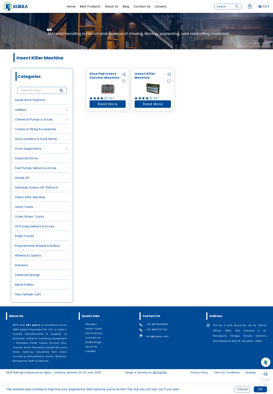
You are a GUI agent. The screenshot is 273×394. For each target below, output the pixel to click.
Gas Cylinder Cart (28, 294)
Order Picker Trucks (29, 216)
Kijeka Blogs (93, 342)
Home (71, 6)
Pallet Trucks (24, 236)
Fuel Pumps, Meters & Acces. (36, 168)
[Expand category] (67, 110)
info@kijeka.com (157, 336)
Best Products (90, 6)
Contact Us (142, 6)
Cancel (242, 389)
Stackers (21, 265)
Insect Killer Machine (30, 197)
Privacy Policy (199, 372)
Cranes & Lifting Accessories (35, 129)
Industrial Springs (27, 275)
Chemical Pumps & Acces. (34, 119)
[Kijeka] (16, 6)
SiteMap (250, 372)
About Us (111, 6)
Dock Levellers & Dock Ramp (36, 139)
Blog (126, 6)
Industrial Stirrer (26, 158)
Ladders (20, 110)
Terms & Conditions (227, 372)
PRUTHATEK (160, 372)
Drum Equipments (28, 148)
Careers (161, 6)
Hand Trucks (24, 207)
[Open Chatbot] (265, 374)
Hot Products (93, 333)
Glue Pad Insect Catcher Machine (104, 76)
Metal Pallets (24, 284)
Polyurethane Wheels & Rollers (37, 246)
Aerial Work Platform (30, 100)
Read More (112, 105)
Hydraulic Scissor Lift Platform (36, 187)
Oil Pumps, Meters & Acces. (35, 226)
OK (260, 389)
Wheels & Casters (28, 255)
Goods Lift (22, 178)
